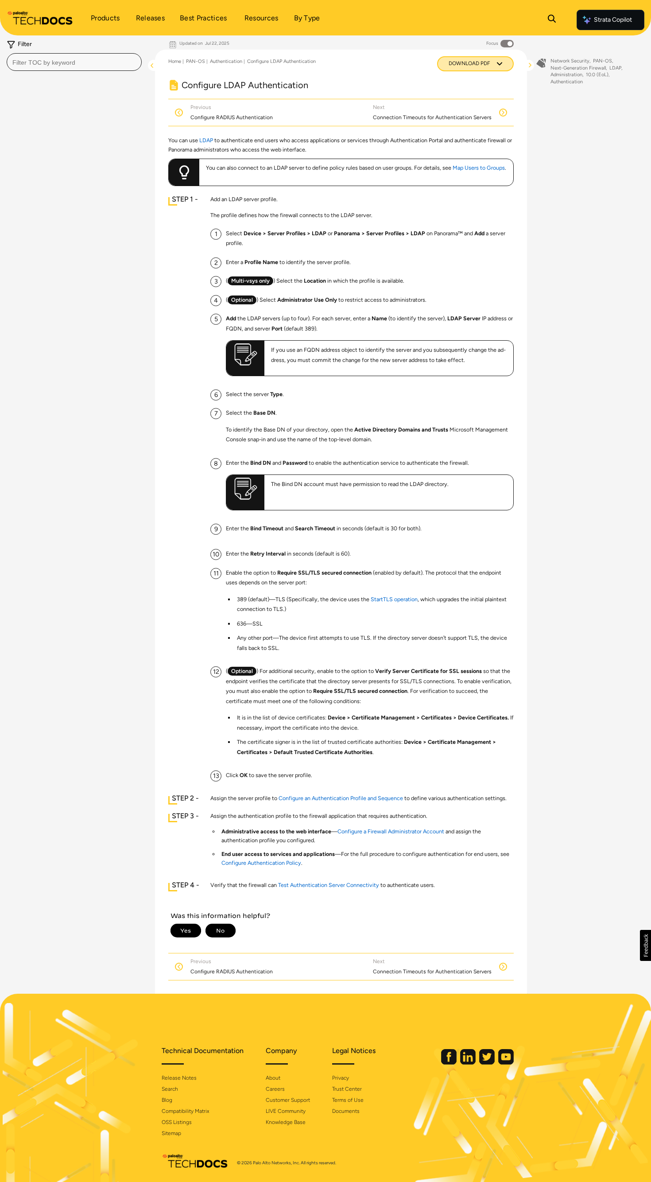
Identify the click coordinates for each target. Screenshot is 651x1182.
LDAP (206, 140)
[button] (645, 945)
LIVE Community (286, 1111)
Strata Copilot (613, 19)
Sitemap (171, 1133)
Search (170, 1089)
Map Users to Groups (479, 167)
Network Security (569, 61)
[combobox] (74, 62)
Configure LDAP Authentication (281, 61)
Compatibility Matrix (185, 1111)
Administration (566, 75)
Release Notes (179, 1078)
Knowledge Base (286, 1122)
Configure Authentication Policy (261, 862)
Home (174, 61)
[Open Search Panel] (551, 20)
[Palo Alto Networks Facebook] (449, 1062)
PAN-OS (195, 61)
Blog (167, 1100)
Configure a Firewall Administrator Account (390, 831)
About (273, 1078)
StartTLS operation (394, 599)
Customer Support (288, 1100)
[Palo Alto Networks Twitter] (487, 1062)
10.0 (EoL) (597, 75)
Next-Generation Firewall (578, 68)
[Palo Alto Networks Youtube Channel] (506, 1062)
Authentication (226, 61)
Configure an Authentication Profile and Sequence (341, 798)
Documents (346, 1111)
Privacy (340, 1078)
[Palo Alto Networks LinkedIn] (468, 1062)
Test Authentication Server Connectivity (328, 885)
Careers (275, 1089)
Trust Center (347, 1089)
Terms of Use (348, 1100)
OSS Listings (177, 1122)
